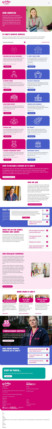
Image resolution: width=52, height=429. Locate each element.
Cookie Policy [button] (38, 213)
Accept (26, 217)
